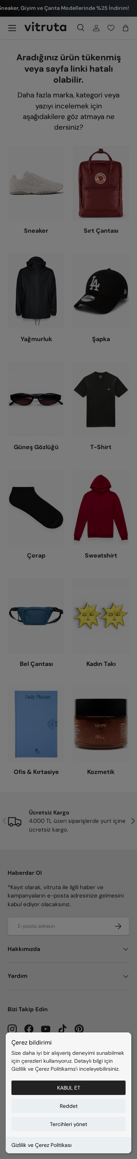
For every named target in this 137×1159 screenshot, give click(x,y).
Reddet (69, 1106)
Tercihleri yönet (68, 1124)
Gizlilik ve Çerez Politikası (41, 1145)
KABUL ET (68, 1087)
